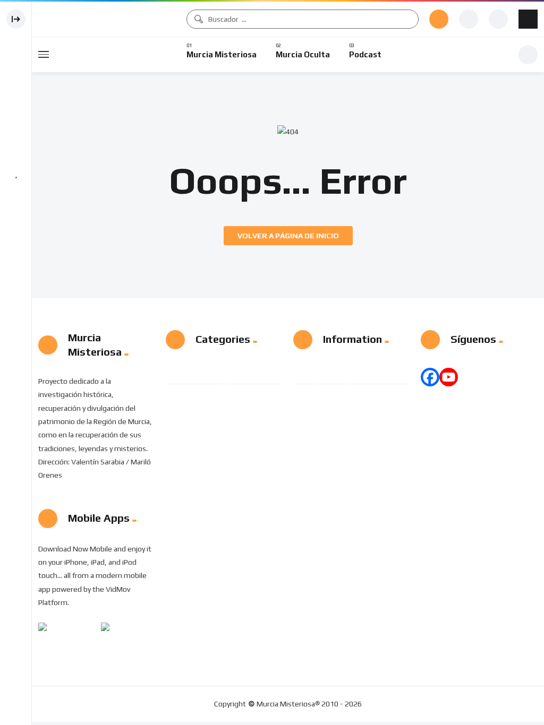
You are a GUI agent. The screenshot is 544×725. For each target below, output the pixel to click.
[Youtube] (448, 377)
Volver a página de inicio (288, 235)
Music (206, 370)
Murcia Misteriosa (107, 19)
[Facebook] (430, 377)
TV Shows (214, 397)
